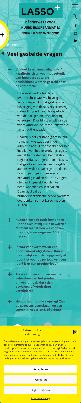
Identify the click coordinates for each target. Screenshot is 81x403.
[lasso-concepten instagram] (76, 33)
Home (15, 44)
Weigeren (40, 379)
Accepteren (40, 369)
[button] (75, 332)
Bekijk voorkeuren (40, 390)
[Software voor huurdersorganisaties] (40, 10)
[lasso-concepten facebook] (76, 26)
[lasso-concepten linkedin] (76, 41)
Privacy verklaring (40, 398)
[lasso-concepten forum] (76, 48)
